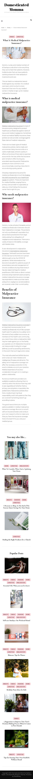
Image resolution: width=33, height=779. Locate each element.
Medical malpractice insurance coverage (15, 325)
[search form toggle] (31, 20)
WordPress (17, 776)
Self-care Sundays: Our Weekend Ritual (16, 620)
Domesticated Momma (16, 7)
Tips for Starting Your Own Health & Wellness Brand (16, 759)
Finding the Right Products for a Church (17, 540)
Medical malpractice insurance (12, 126)
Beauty (9, 499)
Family (12, 36)
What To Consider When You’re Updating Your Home (16, 470)
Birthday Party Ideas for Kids (16, 690)
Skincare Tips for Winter (16, 655)
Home (6, 466)
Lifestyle (20, 36)
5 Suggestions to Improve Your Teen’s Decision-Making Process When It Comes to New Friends (16, 724)
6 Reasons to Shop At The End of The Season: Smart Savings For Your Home (16, 507)
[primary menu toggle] (2, 21)
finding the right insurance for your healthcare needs (16, 177)
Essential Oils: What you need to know (16, 586)
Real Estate (24, 466)
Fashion (17, 499)
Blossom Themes (20, 774)
